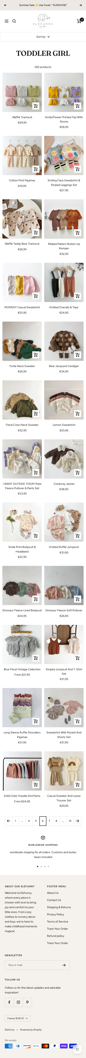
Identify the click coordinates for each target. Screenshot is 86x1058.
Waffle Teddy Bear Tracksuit (22, 243)
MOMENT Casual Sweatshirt (22, 307)
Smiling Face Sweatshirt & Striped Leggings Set (64, 182)
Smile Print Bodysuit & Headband (22, 549)
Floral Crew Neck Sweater (22, 425)
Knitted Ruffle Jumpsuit (64, 547)
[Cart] (79, 21)
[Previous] (8, 821)
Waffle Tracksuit (22, 117)
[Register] (64, 965)
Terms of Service (57, 921)
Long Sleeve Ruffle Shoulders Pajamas (22, 735)
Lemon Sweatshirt (64, 425)
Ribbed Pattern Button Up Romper (64, 246)
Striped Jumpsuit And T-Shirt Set (64, 671)
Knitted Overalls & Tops (63, 307)
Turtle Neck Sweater (22, 366)
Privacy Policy (55, 914)
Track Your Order (57, 928)
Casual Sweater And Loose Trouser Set (64, 798)
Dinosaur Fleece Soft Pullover (63, 610)
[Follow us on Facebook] (9, 1002)
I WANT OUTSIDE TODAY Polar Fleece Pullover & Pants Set (22, 486)
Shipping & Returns (59, 907)
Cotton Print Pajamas (22, 180)
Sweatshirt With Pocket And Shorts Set (63, 735)
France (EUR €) (15, 1018)
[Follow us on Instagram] (18, 1002)
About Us (53, 893)
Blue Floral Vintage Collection (22, 669)
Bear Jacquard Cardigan (64, 366)
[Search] (14, 21)
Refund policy (55, 936)
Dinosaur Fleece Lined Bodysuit (22, 610)
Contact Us (54, 900)
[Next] (77, 821)
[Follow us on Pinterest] (27, 1002)
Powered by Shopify (31, 1029)
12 (70, 821)
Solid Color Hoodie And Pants (22, 796)
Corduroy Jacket (64, 484)
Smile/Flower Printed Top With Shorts (64, 119)
